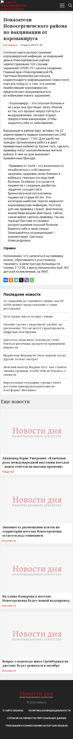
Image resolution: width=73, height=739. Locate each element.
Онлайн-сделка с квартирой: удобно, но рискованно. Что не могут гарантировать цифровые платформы (34, 328)
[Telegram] (16, 280)
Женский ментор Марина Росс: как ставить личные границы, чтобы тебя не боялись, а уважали (35, 370)
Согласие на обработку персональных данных (36, 718)
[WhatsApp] (32, 280)
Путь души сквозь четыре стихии (28, 316)
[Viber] (26, 280)
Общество (8, 471)
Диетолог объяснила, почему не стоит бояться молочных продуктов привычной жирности (34, 343)
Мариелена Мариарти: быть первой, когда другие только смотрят (34, 357)
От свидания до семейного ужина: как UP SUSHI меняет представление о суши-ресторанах (33, 304)
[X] (21, 280)
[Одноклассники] (11, 280)
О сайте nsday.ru (13, 710)
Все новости (10, 45)
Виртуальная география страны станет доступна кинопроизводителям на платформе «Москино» (32, 386)
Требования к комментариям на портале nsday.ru (36, 725)
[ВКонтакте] (5, 280)
